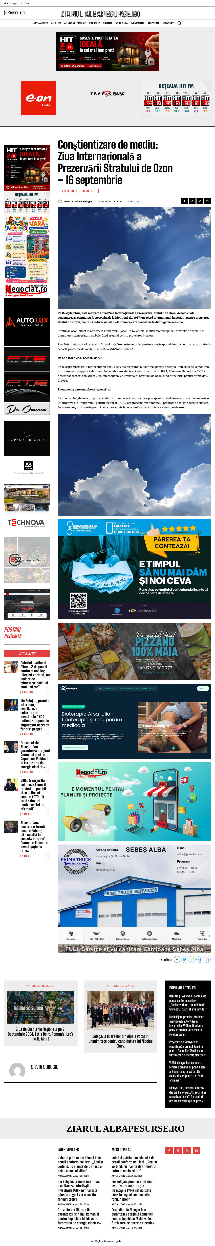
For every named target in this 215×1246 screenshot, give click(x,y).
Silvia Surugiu (83, 201)
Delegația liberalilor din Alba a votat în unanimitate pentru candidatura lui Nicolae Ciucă (121, 1041)
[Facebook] (184, 201)
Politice (26, 814)
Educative (88, 191)
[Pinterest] (200, 201)
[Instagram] (178, 1150)
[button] (179, 23)
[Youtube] (196, 1150)
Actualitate (27, 692)
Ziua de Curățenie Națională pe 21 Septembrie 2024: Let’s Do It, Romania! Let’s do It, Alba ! (41, 1034)
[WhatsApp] (207, 201)
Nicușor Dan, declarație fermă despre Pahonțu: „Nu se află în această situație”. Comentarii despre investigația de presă (34, 836)
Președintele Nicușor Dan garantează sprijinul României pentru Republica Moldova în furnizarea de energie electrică (35, 754)
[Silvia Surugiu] (61, 201)
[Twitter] (192, 201)
